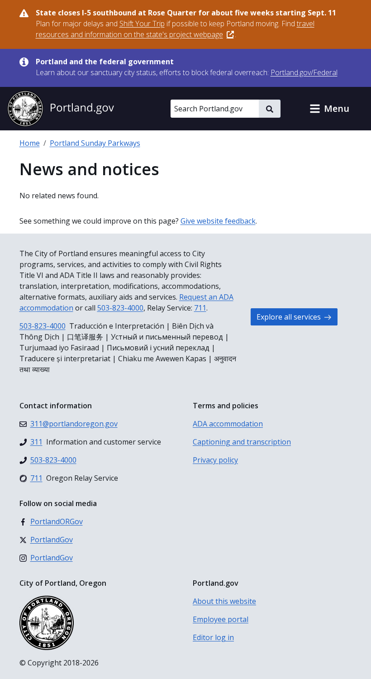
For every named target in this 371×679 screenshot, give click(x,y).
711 (200, 308)
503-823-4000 (120, 308)
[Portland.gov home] (60, 109)
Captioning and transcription (242, 442)
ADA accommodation (228, 424)
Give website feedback (218, 221)
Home (29, 143)
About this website (224, 601)
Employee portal (220, 619)
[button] (329, 108)
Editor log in (213, 637)
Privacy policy (215, 460)
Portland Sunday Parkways (95, 143)
